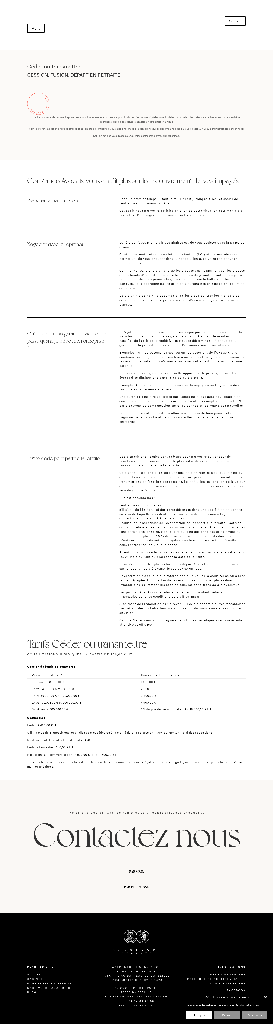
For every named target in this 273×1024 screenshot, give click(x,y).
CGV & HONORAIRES (228, 983)
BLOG (32, 992)
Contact (235, 21)
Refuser (227, 1015)
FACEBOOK (236, 990)
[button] (265, 997)
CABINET (35, 979)
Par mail (136, 871)
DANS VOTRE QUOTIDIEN (49, 987)
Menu (35, 28)
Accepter (199, 1015)
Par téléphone (136, 887)
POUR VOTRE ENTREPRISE (49, 983)
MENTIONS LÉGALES (228, 974)
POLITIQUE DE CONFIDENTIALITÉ (216, 979)
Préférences (254, 1015)
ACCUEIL (35, 974)
